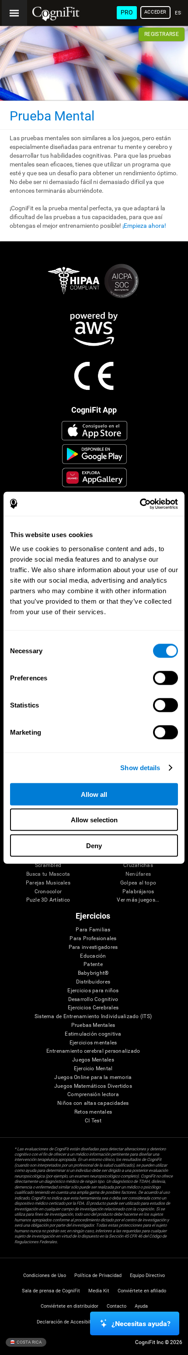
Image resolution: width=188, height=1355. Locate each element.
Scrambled (48, 865)
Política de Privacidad (98, 1275)
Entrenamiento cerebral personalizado (93, 1051)
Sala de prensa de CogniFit (51, 1291)
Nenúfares (138, 874)
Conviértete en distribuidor (69, 1306)
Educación (93, 956)
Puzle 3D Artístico (48, 900)
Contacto (116, 1306)
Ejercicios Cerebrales (93, 1008)
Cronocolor (48, 892)
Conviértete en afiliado (142, 1291)
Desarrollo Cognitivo (93, 999)
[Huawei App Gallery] (94, 477)
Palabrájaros (138, 892)
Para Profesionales (93, 938)
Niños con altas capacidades (93, 1103)
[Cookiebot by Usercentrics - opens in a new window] (139, 503)
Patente (93, 964)
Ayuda (141, 1306)
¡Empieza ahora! (144, 225)
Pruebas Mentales (93, 1025)
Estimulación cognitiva (93, 1034)
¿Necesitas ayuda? (141, 1324)
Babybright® (93, 973)
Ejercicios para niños (92, 991)
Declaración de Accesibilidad (68, 1322)
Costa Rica (29, 1341)
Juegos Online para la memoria (93, 1077)
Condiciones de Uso (44, 1275)
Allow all (94, 794)
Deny (94, 845)
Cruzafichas (138, 865)
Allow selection (94, 820)
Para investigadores (93, 947)
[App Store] (94, 430)
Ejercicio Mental (93, 1069)
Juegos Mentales (93, 1060)
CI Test (93, 1121)
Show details (140, 767)
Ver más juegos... (138, 900)
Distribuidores (93, 982)
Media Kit (98, 1291)
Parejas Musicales (48, 883)
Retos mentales (93, 1112)
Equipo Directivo (147, 1275)
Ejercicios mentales (93, 1043)
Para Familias (93, 930)
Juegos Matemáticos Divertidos (93, 1086)
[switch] (165, 678)
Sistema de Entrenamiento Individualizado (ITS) (93, 1016)
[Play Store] (94, 453)
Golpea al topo (138, 883)
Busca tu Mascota (48, 874)
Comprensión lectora (93, 1094)
